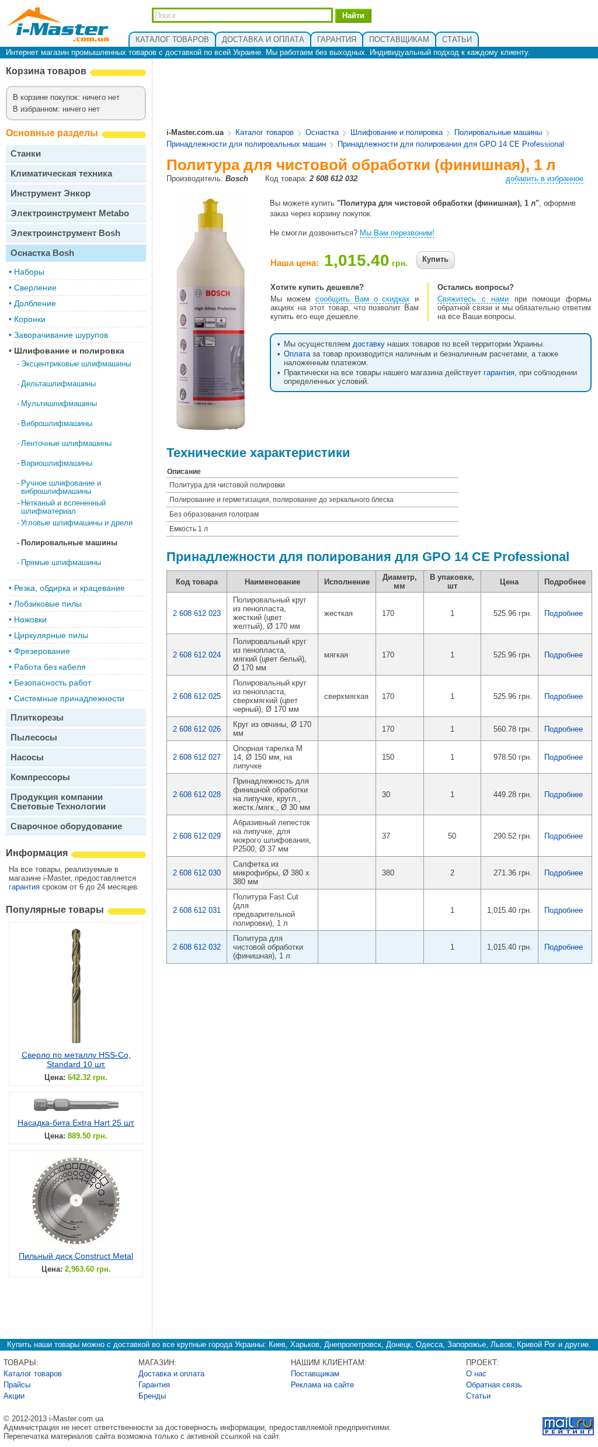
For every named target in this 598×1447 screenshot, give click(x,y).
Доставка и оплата (171, 1373)
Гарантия (154, 1384)
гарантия (24, 886)
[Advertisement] (379, 94)
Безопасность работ (52, 682)
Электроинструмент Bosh (65, 233)
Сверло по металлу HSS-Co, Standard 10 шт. (76, 1059)
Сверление (35, 287)
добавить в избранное (544, 178)
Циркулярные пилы (51, 635)
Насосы (27, 757)
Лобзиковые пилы (48, 603)
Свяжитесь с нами (473, 299)
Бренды (152, 1395)
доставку (369, 344)
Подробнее (563, 613)
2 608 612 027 (197, 757)
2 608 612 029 (197, 836)
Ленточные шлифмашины (66, 443)
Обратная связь (494, 1384)
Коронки (30, 319)
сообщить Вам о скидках (363, 299)
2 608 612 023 (197, 613)
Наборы (29, 271)
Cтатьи (478, 1395)
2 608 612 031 (197, 910)
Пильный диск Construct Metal (76, 1256)
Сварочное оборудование (66, 826)
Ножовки (30, 619)
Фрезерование (42, 651)
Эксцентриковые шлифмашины (76, 363)
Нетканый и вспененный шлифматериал (63, 507)
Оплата (297, 353)
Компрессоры (40, 777)
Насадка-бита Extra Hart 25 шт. (76, 1122)
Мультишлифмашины (59, 403)
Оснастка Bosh (42, 253)
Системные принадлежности (69, 698)
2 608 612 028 (197, 794)
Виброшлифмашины (56, 423)
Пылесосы (34, 737)
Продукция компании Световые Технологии (58, 801)
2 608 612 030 (197, 872)
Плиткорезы (37, 717)
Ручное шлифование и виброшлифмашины (61, 487)
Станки (26, 153)
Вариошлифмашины (56, 463)
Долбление (35, 303)
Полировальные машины (69, 542)
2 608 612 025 (197, 696)
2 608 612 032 (197, 947)
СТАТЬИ (457, 39)
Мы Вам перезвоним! (397, 233)
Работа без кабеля (50, 666)
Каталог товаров (264, 132)
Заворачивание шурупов (61, 335)
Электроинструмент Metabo (70, 213)
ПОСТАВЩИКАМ (399, 39)
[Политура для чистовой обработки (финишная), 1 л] (210, 425)
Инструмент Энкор (51, 193)
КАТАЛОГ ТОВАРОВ (172, 39)
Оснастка (322, 132)
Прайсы (17, 1384)
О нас (476, 1373)
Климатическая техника (61, 173)
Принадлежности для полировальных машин (246, 144)
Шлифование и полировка (69, 350)
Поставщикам (315, 1373)
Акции (14, 1395)
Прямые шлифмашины (61, 562)
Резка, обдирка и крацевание (69, 588)
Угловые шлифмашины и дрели (77, 522)
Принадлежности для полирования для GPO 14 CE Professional (451, 144)
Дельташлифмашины (58, 383)
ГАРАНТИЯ (336, 39)
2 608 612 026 (197, 729)
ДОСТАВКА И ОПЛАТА (263, 39)
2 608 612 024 (197, 654)
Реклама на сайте (322, 1384)
